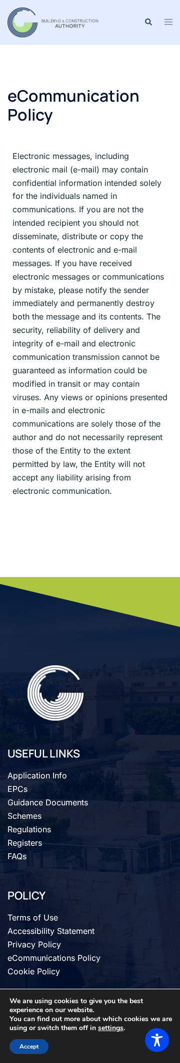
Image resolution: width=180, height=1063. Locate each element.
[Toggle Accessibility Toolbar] (157, 1040)
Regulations (29, 829)
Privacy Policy (34, 944)
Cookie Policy (34, 971)
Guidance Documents (48, 802)
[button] (148, 22)
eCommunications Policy (54, 958)
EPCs (18, 789)
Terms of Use (33, 917)
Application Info (37, 775)
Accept (29, 1047)
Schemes (25, 816)
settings (111, 1028)
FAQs (17, 856)
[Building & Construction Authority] (54, 21)
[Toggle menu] (168, 22)
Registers (25, 843)
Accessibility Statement (51, 931)
